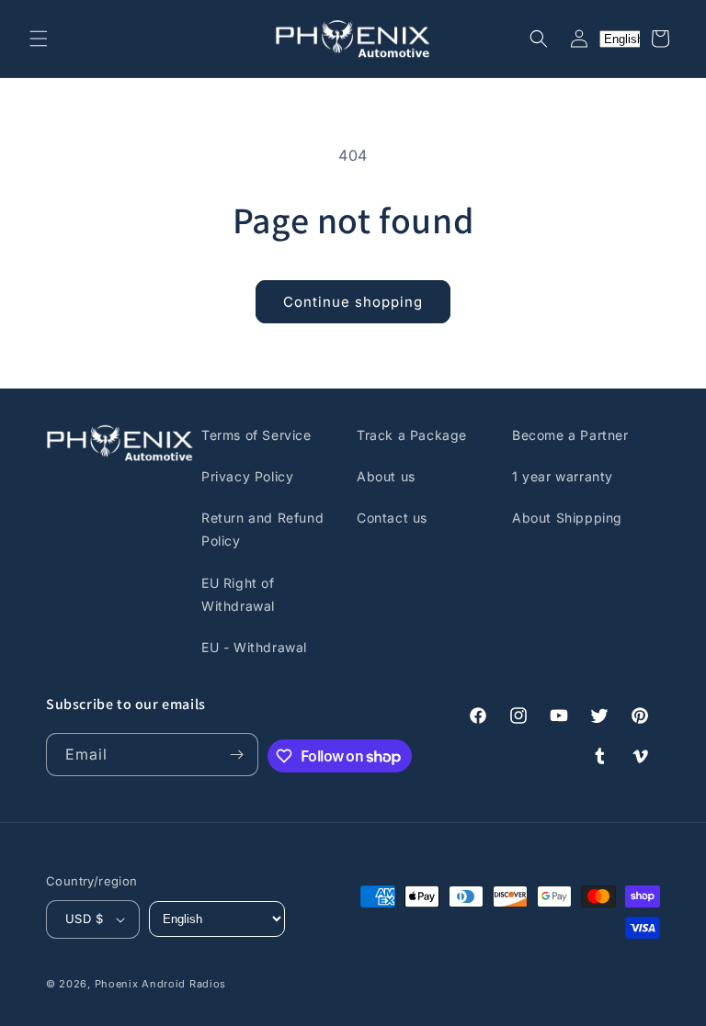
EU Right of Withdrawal (238, 594)
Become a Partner (570, 435)
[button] (38, 38)
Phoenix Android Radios (160, 983)
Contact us (392, 517)
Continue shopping (353, 301)
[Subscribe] (237, 754)
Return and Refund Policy (262, 529)
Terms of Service (256, 435)
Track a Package (412, 435)
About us (386, 476)
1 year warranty (562, 476)
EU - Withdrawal (254, 647)
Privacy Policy (247, 476)
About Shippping (567, 517)
